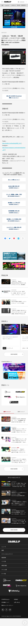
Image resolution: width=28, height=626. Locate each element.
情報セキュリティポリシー (7, 605)
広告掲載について (5, 602)
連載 (2, 550)
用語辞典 (3, 557)
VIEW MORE (14, 354)
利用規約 (16, 599)
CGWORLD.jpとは (5, 599)
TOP (2, 5)
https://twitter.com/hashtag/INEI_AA (11, 143)
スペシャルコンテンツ (7, 554)
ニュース (7, 5)
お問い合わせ (17, 602)
